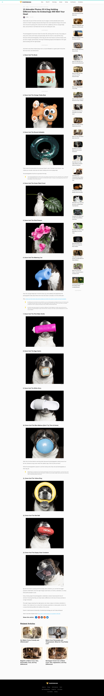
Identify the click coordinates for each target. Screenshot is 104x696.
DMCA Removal (55, 687)
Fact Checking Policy (46, 689)
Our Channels (50, 691)
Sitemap (55, 691)
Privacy (48, 687)
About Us (44, 687)
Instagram (62, 88)
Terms (61, 687)
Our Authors (60, 689)
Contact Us (54, 689)
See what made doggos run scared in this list (49, 613)
